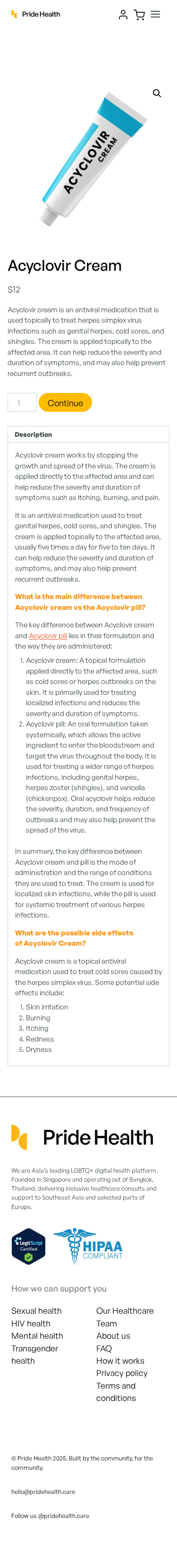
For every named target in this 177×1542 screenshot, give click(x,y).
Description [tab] (33, 434)
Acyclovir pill (48, 635)
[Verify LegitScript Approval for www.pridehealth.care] (28, 1246)
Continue (65, 403)
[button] (157, 93)
